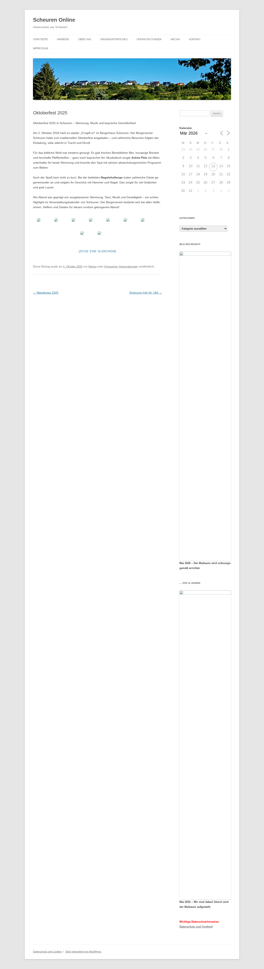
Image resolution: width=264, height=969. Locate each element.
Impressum (40, 48)
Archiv (175, 39)
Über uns (84, 39)
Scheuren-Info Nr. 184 (145, 292)
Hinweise (63, 39)
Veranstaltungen (149, 39)
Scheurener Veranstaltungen (121, 266)
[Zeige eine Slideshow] (97, 251)
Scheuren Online (54, 20)
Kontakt (194, 39)
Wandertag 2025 (45, 292)
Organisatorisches (113, 39)
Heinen (92, 266)
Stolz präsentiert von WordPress (83, 951)
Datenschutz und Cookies (195, 926)
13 (213, 166)
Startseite (40, 39)
